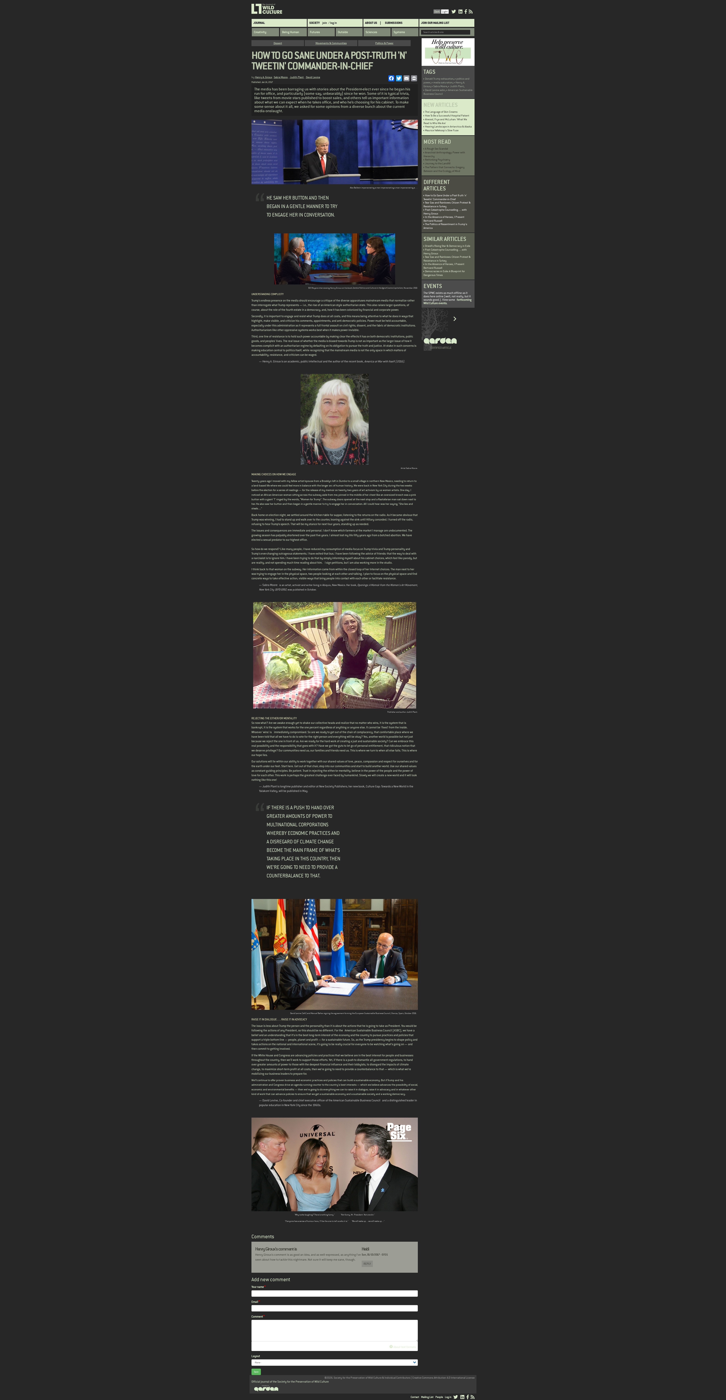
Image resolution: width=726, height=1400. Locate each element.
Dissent (278, 43)
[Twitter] (454, 12)
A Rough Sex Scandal (436, 148)
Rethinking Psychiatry (437, 159)
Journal (259, 23)
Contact (415, 1397)
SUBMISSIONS (394, 23)
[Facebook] (465, 12)
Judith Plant (297, 77)
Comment (257, 1316)
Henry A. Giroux (263, 77)
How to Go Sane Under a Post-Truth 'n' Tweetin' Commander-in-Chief (445, 197)
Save (256, 1371)
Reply (367, 1264)
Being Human (290, 32)
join (324, 23)
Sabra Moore (281, 77)
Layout (255, 1356)
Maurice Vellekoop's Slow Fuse (441, 130)
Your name (257, 1287)
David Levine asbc (435, 90)
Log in (448, 1397)
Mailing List (427, 1397)
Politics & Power (384, 43)
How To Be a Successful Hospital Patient (447, 115)
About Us (371, 23)
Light (445, 11)
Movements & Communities (331, 43)
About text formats (404, 1347)
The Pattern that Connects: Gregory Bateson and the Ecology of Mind (444, 169)
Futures (315, 32)
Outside (343, 32)
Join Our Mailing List (435, 23)
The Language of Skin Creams (441, 111)
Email (254, 1302)
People (439, 1397)
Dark (437, 11)
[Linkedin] (460, 12)
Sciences (371, 32)
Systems (399, 32)
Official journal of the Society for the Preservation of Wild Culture (290, 1381)
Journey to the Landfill (437, 163)
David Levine (313, 77)
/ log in (332, 23)
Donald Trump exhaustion (439, 78)
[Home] (267, 8)
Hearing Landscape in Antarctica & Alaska (448, 126)
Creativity (260, 32)
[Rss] (471, 12)
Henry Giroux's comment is (276, 1249)
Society (314, 23)
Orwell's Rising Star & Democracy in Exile (447, 246)
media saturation (443, 82)
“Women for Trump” (311, 499)
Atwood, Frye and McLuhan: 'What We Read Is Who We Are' (445, 121)
